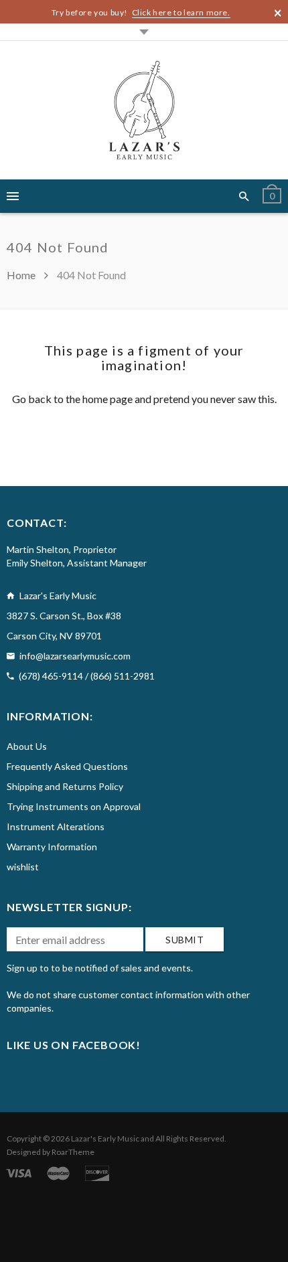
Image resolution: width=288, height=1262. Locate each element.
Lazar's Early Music (105, 1138)
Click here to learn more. (181, 12)
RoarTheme (73, 1152)
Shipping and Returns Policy (65, 786)
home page (107, 398)
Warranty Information (52, 846)
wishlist (23, 866)
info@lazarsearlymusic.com (75, 655)
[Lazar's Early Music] (144, 110)
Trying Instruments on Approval (74, 806)
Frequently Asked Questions (67, 766)
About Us (27, 746)
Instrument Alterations (55, 826)
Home (22, 274)
